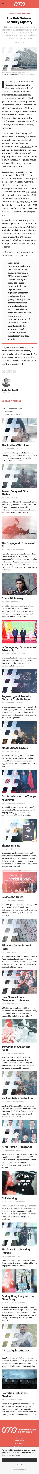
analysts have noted (18, 172)
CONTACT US (19, 1441)
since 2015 (6, 166)
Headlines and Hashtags (19, 13)
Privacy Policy (14, 1455)
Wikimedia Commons (9, 75)
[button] (3, 4)
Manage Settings (19, 1470)
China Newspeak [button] (15, 408)
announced (26, 146)
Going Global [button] (8, 411)
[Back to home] (19, 4)
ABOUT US (19, 1438)
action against (25, 101)
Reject (19, 1465)
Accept (19, 1459)
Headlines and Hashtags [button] (12, 414)
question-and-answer (23, 81)
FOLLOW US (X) (19, 1443)
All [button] (4, 408)
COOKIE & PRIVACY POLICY (19, 1446)
